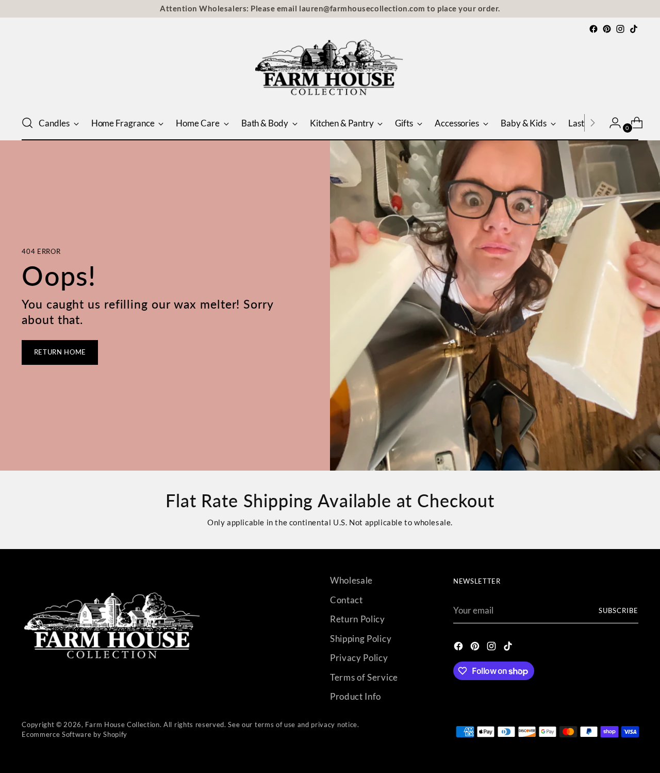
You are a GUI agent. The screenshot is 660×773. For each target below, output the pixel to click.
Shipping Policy (360, 638)
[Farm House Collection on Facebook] (593, 29)
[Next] (592, 122)
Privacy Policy (359, 657)
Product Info (355, 696)
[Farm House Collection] (330, 70)
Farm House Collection (122, 724)
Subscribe (618, 610)
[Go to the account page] (611, 122)
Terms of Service (364, 677)
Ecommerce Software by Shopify (74, 734)
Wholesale (351, 580)
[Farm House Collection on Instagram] (620, 29)
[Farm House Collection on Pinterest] (607, 29)
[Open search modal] (27, 122)
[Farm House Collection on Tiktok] (633, 29)
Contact (346, 599)
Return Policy (357, 619)
